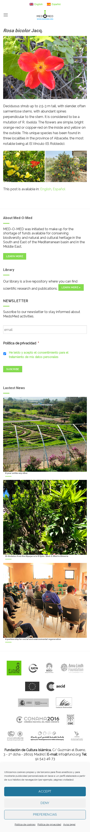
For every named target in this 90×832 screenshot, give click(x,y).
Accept (45, 791)
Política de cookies (25, 824)
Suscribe (12, 369)
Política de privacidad (49, 824)
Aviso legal (69, 824)
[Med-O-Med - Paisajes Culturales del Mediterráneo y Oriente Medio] (45, 14)
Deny (45, 803)
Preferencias (45, 814)
